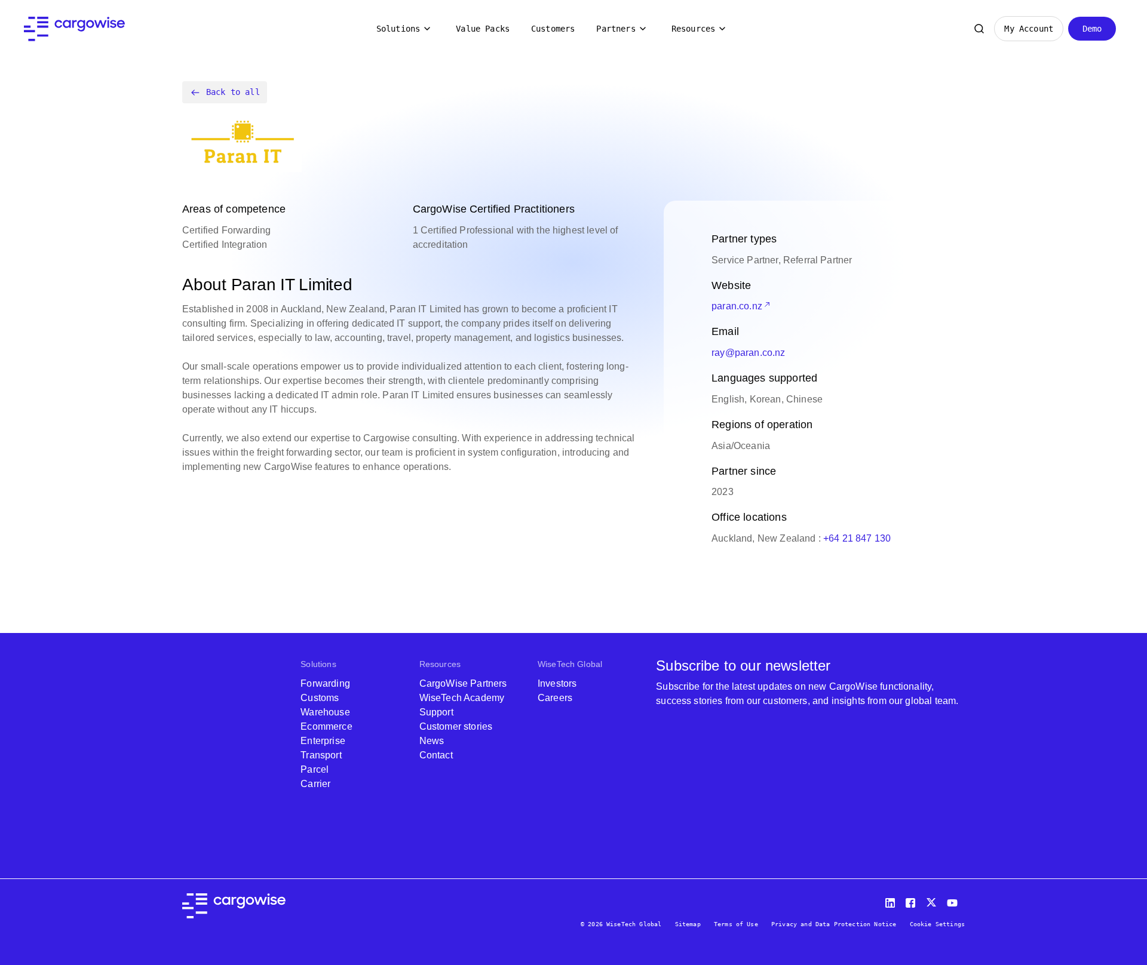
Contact (436, 755)
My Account (1028, 28)
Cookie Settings (937, 924)
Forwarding (325, 683)
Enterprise (322, 741)
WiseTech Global (570, 664)
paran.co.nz (736, 306)
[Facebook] (912, 900)
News (431, 741)
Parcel (314, 769)
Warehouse (324, 712)
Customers (553, 28)
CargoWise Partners (463, 683)
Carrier (315, 784)
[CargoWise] (74, 29)
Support (436, 712)
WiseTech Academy (462, 698)
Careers (555, 698)
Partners (615, 28)
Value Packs (483, 28)
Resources (693, 28)
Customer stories (456, 726)
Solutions (398, 28)
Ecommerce (326, 726)
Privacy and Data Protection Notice (833, 924)
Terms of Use (736, 924)
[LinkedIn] (892, 900)
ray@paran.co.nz (748, 353)
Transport (320, 755)
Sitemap (688, 924)
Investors (557, 683)
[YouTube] (954, 900)
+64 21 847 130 (857, 538)
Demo (1092, 28)
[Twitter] (932, 900)
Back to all (233, 92)
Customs (319, 698)
